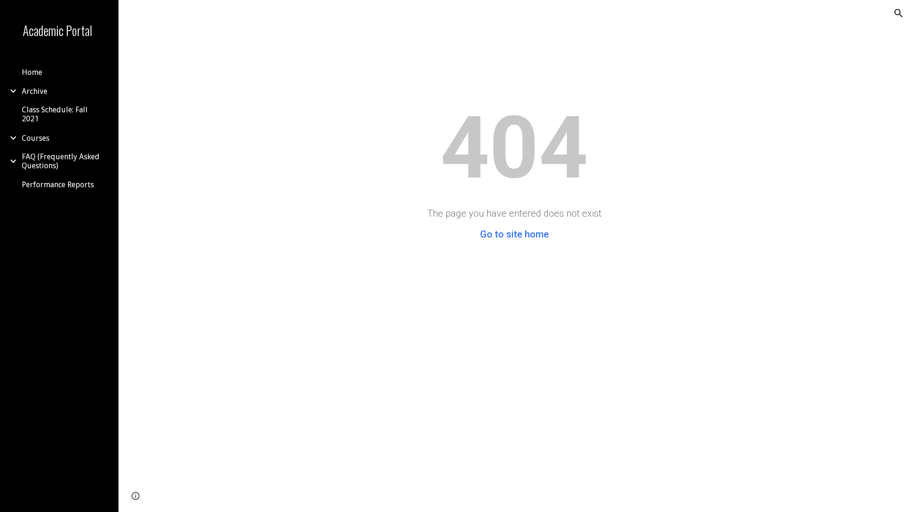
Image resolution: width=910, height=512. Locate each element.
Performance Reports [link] (58, 184)
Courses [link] (35, 138)
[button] (898, 13)
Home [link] (32, 72)
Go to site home (514, 234)
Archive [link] (34, 91)
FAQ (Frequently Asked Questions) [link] (61, 161)
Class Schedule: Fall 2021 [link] (55, 114)
